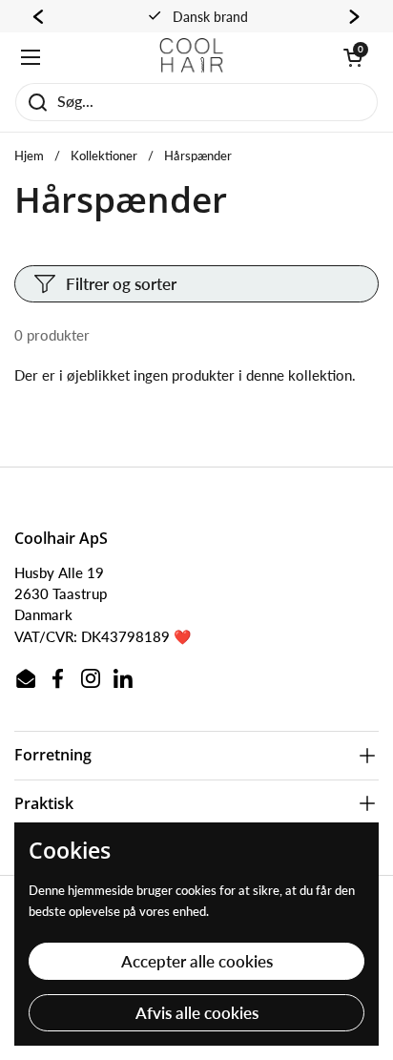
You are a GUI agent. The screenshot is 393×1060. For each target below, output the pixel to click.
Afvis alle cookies (197, 1013)
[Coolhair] (192, 57)
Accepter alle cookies (197, 961)
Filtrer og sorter (121, 284)
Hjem (29, 155)
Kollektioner (104, 155)
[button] (353, 57)
